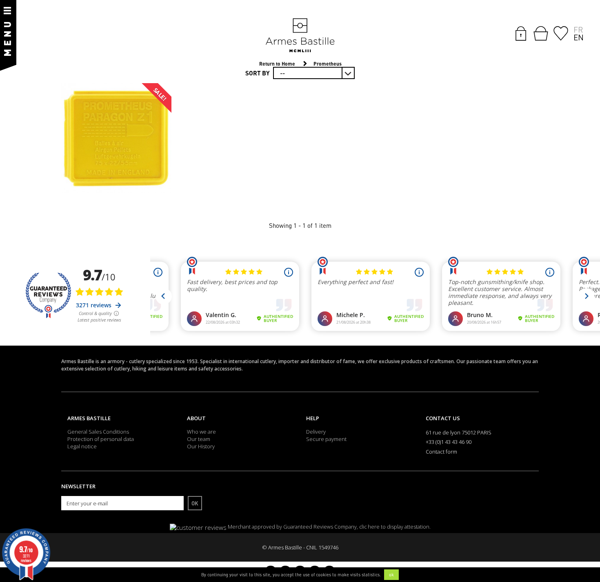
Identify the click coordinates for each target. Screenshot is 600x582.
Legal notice (82, 446)
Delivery (316, 431)
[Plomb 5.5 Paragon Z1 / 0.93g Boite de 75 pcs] (116, 138)
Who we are (201, 431)
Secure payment (326, 439)
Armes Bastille (89, 418)
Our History (201, 446)
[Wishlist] (560, 33)
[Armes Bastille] (300, 35)
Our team (198, 439)
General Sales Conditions (98, 431)
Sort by (257, 73)
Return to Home (277, 64)
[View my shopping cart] (540, 33)
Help (312, 418)
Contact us (443, 418)
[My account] (520, 33)
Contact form (441, 451)
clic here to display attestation (394, 526)
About (196, 418)
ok (391, 575)
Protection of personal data (100, 439)
